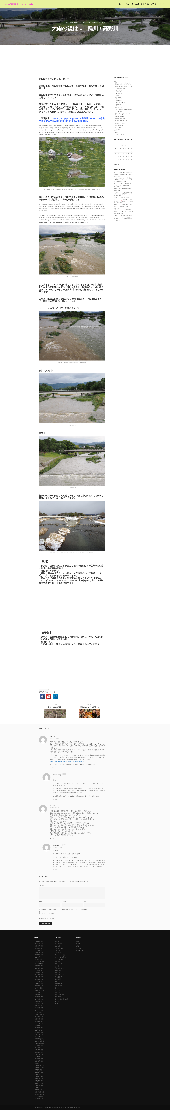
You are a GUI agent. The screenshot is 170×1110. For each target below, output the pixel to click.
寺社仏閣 (57, 968)
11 (128, 153)
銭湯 (56, 992)
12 (131, 153)
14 (118, 156)
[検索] (163, 4)
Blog (115, 81)
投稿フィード (80, 946)
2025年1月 (37, 983)
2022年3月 (37, 1059)
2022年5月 (37, 1054)
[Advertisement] (85, 58)
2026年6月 (37, 946)
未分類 (57, 979)
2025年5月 (37, 975)
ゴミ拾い (57, 948)
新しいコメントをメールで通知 (46, 913)
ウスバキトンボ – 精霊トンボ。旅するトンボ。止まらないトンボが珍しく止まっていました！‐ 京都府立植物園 (123, 216)
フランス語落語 (59, 957)
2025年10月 (37, 964)
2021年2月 (37, 1087)
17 (126, 156)
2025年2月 (37, 981)
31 (126, 162)
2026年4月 (37, 950)
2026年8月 (37, 941)
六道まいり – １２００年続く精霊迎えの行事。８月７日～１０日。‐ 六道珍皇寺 (123, 211)
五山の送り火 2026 (118, 197)
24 (126, 159)
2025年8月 (37, 968)
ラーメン (57, 959)
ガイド (57, 944)
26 (131, 159)
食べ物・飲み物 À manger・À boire (123, 86)
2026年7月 (37, 944)
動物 (56, 961)
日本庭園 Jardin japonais (121, 120)
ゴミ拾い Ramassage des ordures (123, 84)
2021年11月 (37, 1067)
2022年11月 (37, 1041)
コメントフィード (81, 948)
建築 (56, 972)
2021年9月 (37, 1072)
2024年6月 (37, 999)
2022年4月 (37, 1056)
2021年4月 (37, 1083)
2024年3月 (37, 1006)
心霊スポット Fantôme (120, 123)
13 (115, 156)
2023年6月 (37, 1025)
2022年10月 (37, 1043)
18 (128, 156)
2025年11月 (37, 961)
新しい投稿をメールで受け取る (46, 918)
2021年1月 (37, 1090)
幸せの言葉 (58, 970)
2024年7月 (37, 997)
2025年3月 (37, 979)
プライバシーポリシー (119, 134)
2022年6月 (37, 1052)
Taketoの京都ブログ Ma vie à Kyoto (12, 4)
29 (120, 162)
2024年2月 (37, 1008)
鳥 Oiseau (118, 104)
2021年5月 (37, 1081)
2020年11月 (37, 1094)
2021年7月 (37, 1076)
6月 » (119, 164)
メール (64, 901)
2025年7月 (37, 970)
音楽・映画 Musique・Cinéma (122, 113)
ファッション (59, 955)
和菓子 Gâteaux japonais (122, 91)
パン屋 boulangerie (120, 88)
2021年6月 (37, 1079)
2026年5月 (37, 948)
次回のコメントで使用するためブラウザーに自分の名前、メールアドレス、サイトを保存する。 (64, 909)
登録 (77, 941)
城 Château (118, 122)
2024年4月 (37, 1003)
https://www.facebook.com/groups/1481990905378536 (67, 761)
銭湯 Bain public (119, 125)
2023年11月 (37, 1014)
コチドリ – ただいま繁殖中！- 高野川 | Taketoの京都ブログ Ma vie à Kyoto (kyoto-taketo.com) (72, 119)
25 (128, 159)
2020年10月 (37, 1096)
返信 (53, 768)
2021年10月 (37, 1070)
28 (118, 162)
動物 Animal (119, 99)
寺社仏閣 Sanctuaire (120, 118)
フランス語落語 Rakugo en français (123, 109)
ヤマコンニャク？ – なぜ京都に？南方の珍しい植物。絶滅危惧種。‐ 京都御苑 (123, 193)
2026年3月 (37, 952)
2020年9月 (37, 1098)
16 (123, 156)
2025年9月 (37, 966)
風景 (103, 22)
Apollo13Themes (65, 1107)
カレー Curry (119, 93)
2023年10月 (37, 1017)
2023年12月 (37, 1012)
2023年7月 (37, 1023)
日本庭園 (57, 977)
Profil (115, 130)
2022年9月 (37, 1045)
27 (115, 162)
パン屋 (57, 952)
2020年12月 (37, 1092)
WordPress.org (80, 950)
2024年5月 (37, 1001)
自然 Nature (118, 97)
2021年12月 (37, 1065)
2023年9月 (37, 1019)
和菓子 (57, 964)
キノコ (57, 946)
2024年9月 (37, 992)
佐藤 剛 (52, 736)
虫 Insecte (118, 106)
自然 (100, 22)
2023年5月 (37, 1028)
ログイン (78, 944)
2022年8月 (37, 1048)
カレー (57, 941)
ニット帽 (57, 950)
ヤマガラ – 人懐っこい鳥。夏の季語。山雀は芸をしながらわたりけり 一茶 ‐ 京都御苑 (123, 179)
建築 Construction (119, 116)
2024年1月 (37, 1010)
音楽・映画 (58, 994)
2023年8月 (37, 1021)
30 (123, 162)
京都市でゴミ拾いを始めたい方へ (123, 83)
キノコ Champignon (121, 102)
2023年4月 (37, 1030)
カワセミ (52, 806)
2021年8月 (37, 1074)
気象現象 (95, 22)
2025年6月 (37, 972)
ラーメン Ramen (120, 90)
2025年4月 (37, 977)
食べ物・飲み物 (59, 999)
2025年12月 (37, 959)
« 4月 (115, 164)
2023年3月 (37, 1032)
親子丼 (117, 95)
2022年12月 (37, 1039)
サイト (85, 901)
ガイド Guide (118, 127)
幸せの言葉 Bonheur (120, 129)
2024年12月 (37, 986)
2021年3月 (37, 1085)
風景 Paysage (118, 107)
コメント (41, 885)
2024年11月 (37, 988)
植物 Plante (119, 100)
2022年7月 (37, 1050)
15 (120, 156)
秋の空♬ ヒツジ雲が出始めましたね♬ (123, 188)
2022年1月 (37, 1063)
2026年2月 (37, 955)
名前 (40, 901)
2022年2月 (37, 1061)
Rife (35, 1107)
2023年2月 (37, 1034)
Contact (116, 132)
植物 (56, 981)
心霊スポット (59, 975)
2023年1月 (37, 1037)
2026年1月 (37, 957)
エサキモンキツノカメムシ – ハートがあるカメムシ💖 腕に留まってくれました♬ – (123, 201)
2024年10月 (37, 990)
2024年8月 (37, 994)
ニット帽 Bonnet (119, 111)
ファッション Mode (120, 114)
